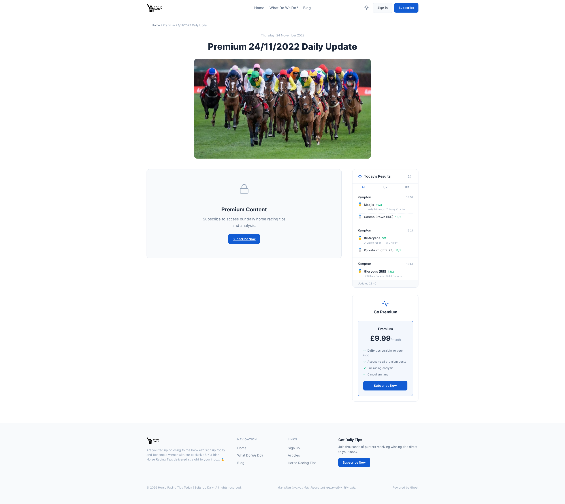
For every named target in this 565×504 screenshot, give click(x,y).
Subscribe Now (244, 239)
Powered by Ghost (405, 487)
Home (259, 8)
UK (385, 187)
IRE (407, 187)
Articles (294, 455)
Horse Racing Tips (302, 463)
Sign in (382, 7)
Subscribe (406, 7)
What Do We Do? (283, 8)
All (363, 187)
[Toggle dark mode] (366, 7)
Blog (307, 8)
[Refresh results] (409, 176)
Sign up (294, 448)
